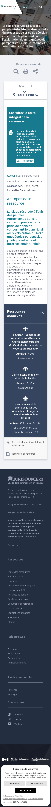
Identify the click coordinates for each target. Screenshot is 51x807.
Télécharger (27, 161)
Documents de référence (23, 453)
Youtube (18, 724)
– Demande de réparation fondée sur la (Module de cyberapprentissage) (25, 341)
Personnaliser (37, 783)
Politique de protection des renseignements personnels (23, 799)
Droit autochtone (20, 442)
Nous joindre (14, 653)
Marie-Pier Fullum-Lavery (22, 190)
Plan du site (13, 545)
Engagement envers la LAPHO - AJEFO (25, 504)
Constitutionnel (36, 442)
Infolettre (12, 689)
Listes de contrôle (17, 590)
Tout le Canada (28, 95)
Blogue (11, 622)
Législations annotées (19, 612)
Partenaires (14, 658)
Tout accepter (25, 790)
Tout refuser (14, 783)
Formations (13, 617)
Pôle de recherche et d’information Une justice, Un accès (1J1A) (26, 428)
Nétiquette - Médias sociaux (21, 512)
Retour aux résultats (28, 64)
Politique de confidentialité (13, 796)
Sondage (12, 694)
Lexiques (12, 581)
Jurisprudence (15, 608)
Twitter (18, 719)
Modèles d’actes (16, 576)
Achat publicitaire (17, 662)
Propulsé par (8, 802)
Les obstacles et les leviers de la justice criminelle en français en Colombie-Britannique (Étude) (25, 411)
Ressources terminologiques (22, 585)
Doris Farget (24, 175)
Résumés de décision (18, 594)
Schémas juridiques (18, 599)
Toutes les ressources (19, 572)
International (18, 445)
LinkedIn (18, 714)
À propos (12, 649)
